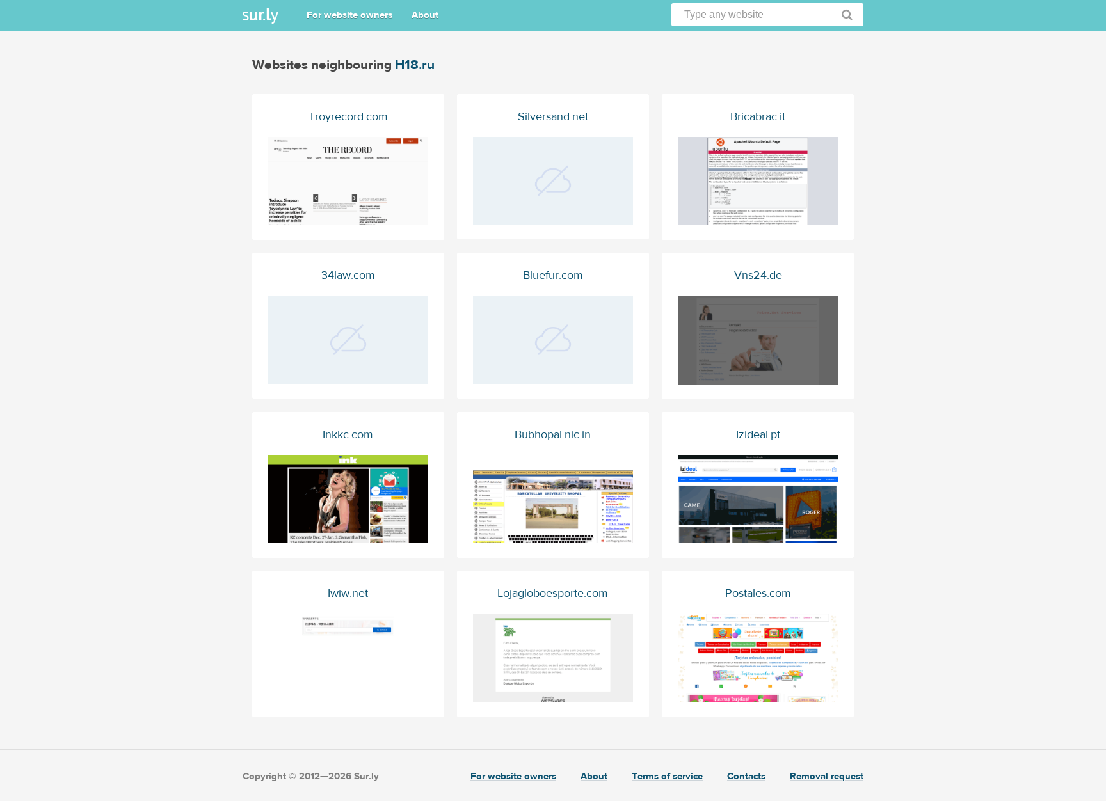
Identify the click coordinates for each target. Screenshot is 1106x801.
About (425, 15)
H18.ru (415, 65)
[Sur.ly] (260, 16)
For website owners (349, 15)
